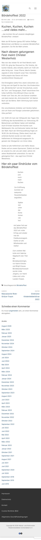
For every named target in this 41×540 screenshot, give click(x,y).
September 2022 (8, 424)
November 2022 (8, 417)
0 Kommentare (8, 22)
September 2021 (8, 456)
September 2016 (8, 477)
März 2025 (6, 329)
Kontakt (4, 505)
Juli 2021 (5, 463)
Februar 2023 (7, 410)
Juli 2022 (5, 428)
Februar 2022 (7, 445)
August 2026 (6, 326)
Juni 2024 (5, 361)
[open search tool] (30, 8)
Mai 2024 (5, 365)
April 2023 (6, 403)
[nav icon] (35, 8)
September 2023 (8, 393)
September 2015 (8, 480)
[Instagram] (21, 533)
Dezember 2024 (8, 340)
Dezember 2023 (8, 382)
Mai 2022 (5, 435)
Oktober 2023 (7, 389)
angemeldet (13, 311)
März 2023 (6, 407)
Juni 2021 (5, 466)
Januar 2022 (6, 449)
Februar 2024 (7, 375)
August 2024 (6, 354)
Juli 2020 (5, 473)
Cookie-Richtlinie (8, 511)
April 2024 (6, 368)
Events (31, 19)
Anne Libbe (6, 19)
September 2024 (8, 351)
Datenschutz (6, 499)
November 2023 (8, 386)
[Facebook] (19, 533)
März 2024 (6, 372)
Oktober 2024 (7, 347)
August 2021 (6, 459)
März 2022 (6, 442)
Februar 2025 (7, 333)
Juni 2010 (5, 484)
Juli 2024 (5, 358)
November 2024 (8, 344)
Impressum (6, 494)
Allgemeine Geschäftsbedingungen (15, 517)
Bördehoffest (21, 285)
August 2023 (6, 396)
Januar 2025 (6, 336)
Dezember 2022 (8, 414)
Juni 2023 (5, 400)
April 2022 (6, 438)
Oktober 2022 (7, 421)
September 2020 (8, 470)
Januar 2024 (6, 379)
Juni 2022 (5, 431)
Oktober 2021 (7, 452)
